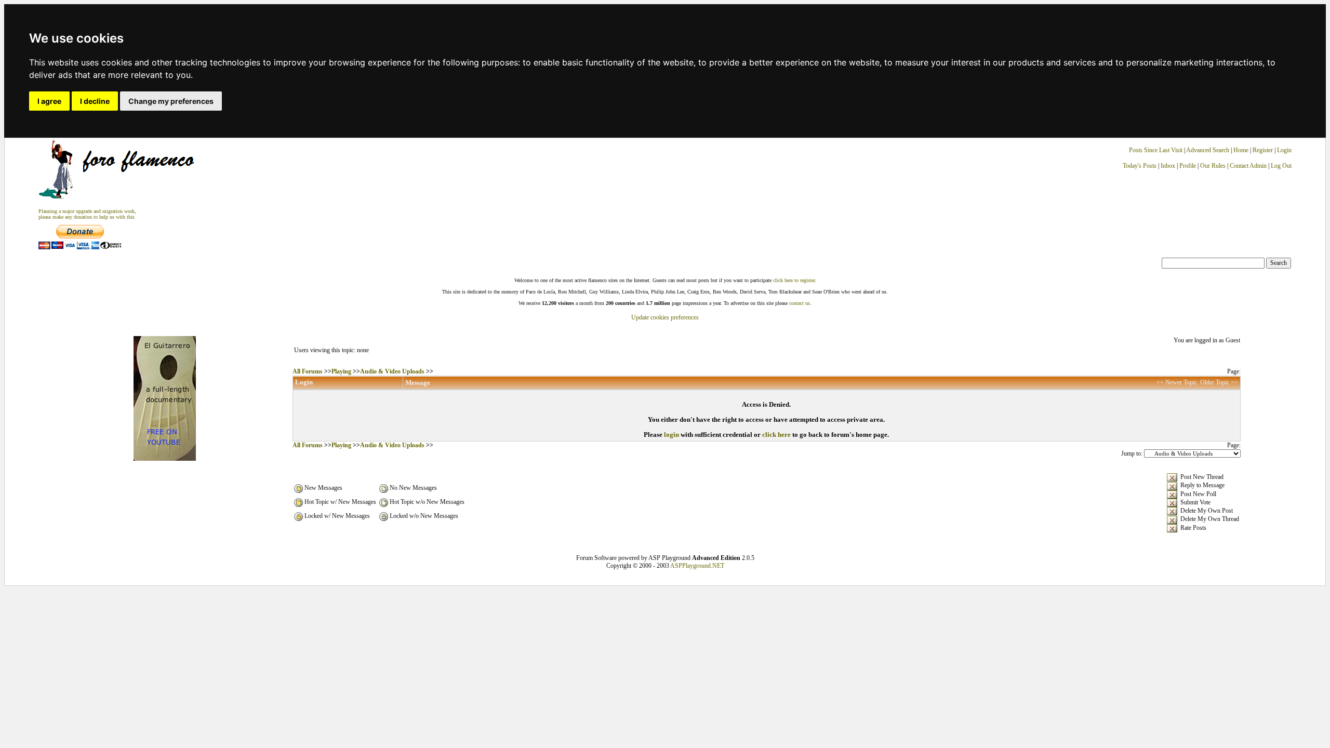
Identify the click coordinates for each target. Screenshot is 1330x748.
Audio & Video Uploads (392, 371)
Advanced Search (1207, 150)
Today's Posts (1139, 165)
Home (1240, 150)
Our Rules (1213, 165)
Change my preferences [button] (171, 101)
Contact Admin (1248, 165)
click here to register (794, 280)
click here (776, 434)
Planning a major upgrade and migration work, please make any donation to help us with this (87, 214)
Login (1284, 150)
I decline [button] (95, 101)
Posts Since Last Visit (1155, 150)
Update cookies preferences (665, 317)
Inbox (1168, 165)
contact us (799, 303)
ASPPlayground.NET (697, 565)
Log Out (1281, 165)
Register (1263, 150)
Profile (1187, 165)
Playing (341, 371)
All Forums (307, 371)
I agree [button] (49, 101)
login (671, 434)
